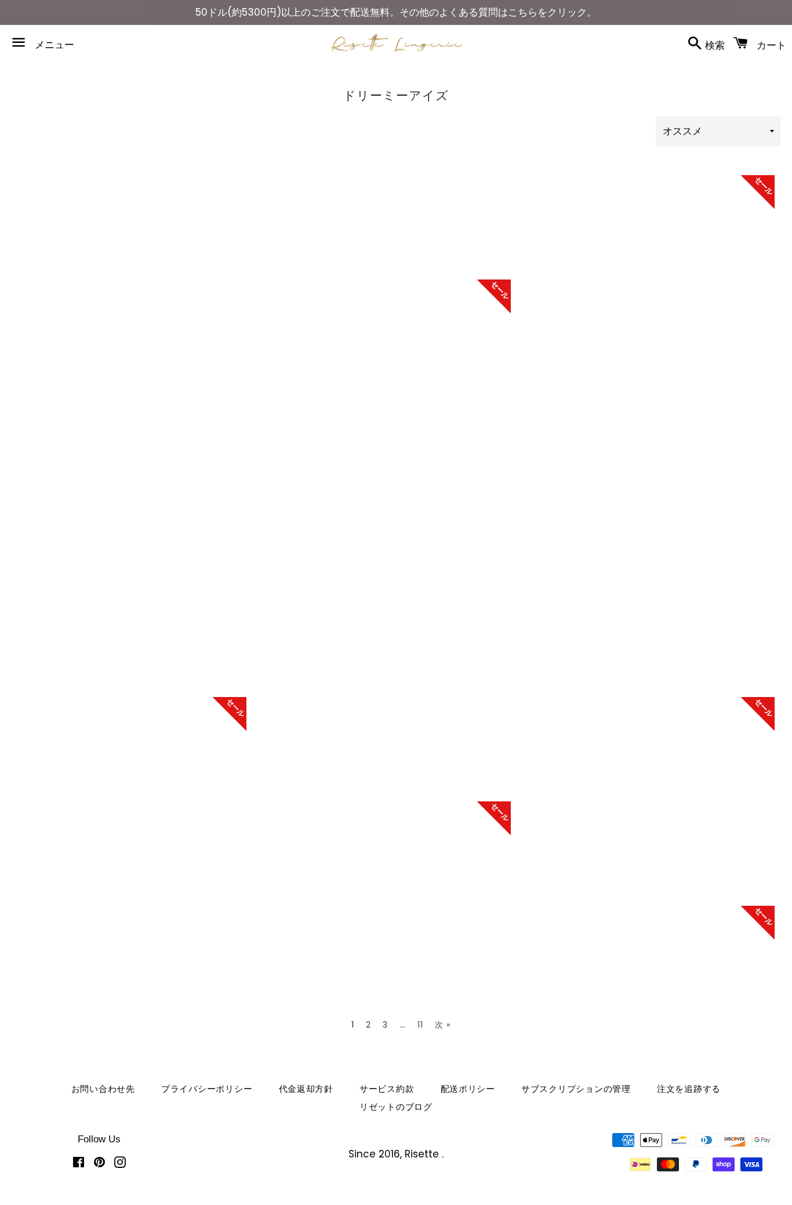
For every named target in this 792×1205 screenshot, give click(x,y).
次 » (442, 1025)
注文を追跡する (689, 1089)
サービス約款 (387, 1089)
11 (420, 1025)
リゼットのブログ (396, 1107)
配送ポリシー (468, 1089)
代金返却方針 (306, 1089)
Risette (423, 1154)
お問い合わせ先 (103, 1089)
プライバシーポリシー (207, 1089)
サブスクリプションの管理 (576, 1089)
